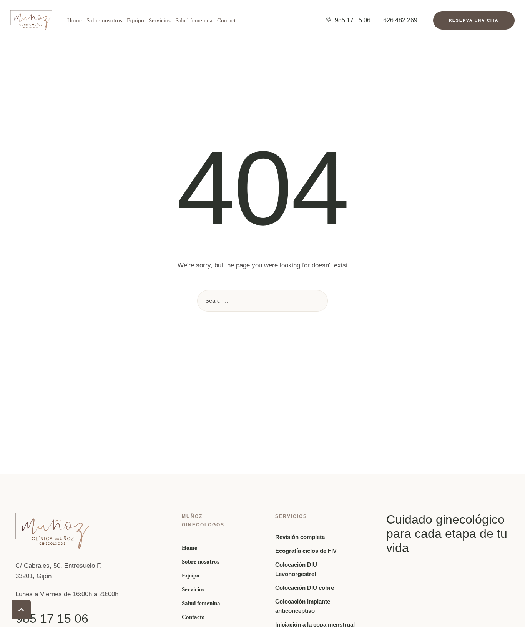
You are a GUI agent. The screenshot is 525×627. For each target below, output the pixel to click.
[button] (473, 20)
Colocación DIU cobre (304, 587)
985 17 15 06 (352, 20)
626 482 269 (400, 20)
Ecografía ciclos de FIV (306, 550)
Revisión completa (300, 537)
